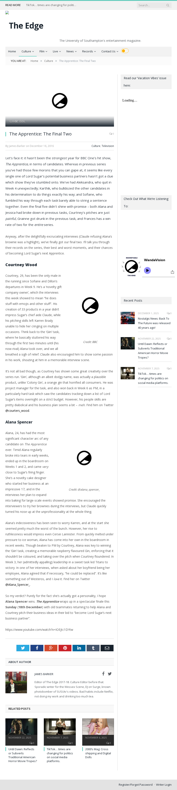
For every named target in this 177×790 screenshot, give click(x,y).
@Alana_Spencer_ (17, 584)
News (70, 51)
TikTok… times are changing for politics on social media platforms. (52, 5)
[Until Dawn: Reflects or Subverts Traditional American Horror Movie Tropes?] (21, 728)
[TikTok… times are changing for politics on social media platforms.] (60, 728)
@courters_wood (17, 411)
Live (55, 51)
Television (108, 146)
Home (12, 51)
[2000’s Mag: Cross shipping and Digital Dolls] (98, 728)
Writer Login (164, 785)
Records (87, 51)
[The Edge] (24, 24)
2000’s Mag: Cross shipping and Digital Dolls (98, 753)
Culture (26, 51)
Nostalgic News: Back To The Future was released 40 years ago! (154, 323)
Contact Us (108, 51)
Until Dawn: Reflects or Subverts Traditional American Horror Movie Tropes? (22, 755)
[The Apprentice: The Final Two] (59, 101)
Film (42, 51)
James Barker (44, 674)
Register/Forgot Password (136, 785)
